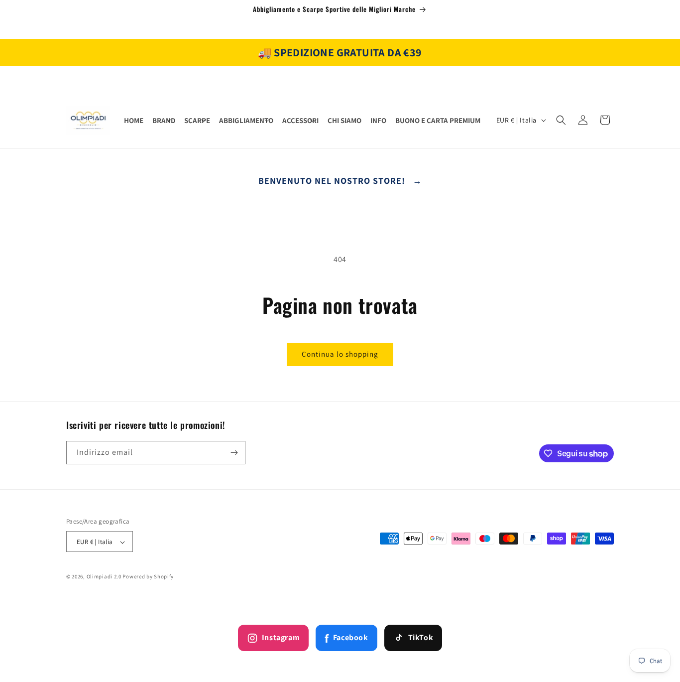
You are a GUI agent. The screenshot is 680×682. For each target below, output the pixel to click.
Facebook (346, 638)
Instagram (281, 637)
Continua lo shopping (340, 354)
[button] (163, 121)
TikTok (421, 637)
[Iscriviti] (234, 452)
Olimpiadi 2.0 (104, 576)
